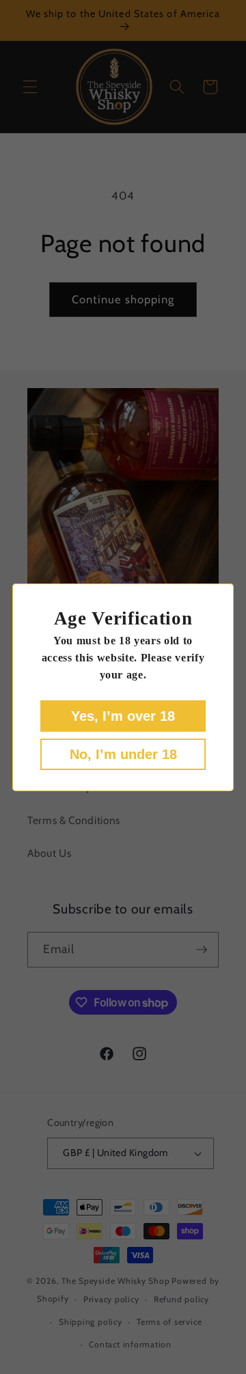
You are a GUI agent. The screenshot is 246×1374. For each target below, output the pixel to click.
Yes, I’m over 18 (123, 716)
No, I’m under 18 (123, 754)
